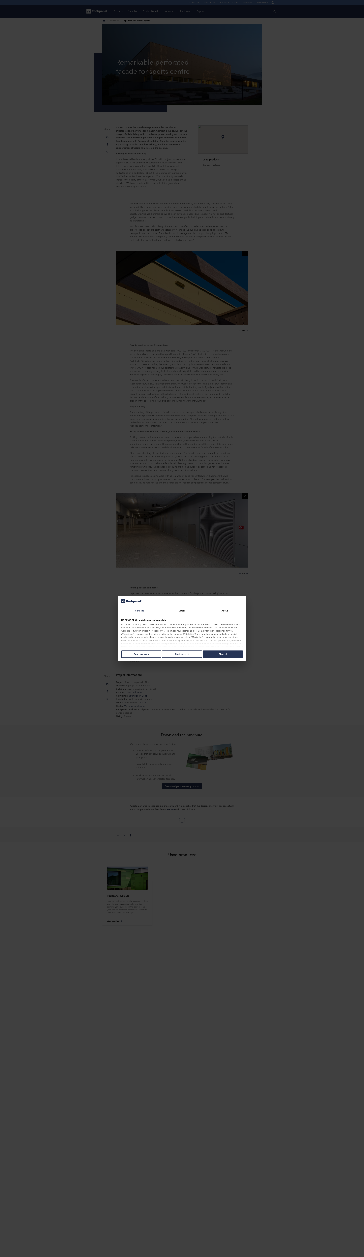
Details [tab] (182, 611)
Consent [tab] (139, 611)
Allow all (223, 654)
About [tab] (225, 611)
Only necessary (141, 654)
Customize (180, 654)
